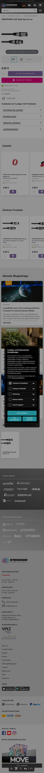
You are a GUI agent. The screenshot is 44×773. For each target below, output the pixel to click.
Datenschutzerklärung (18, 378)
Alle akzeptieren (22, 413)
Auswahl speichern (29, 419)
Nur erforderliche (14, 419)
